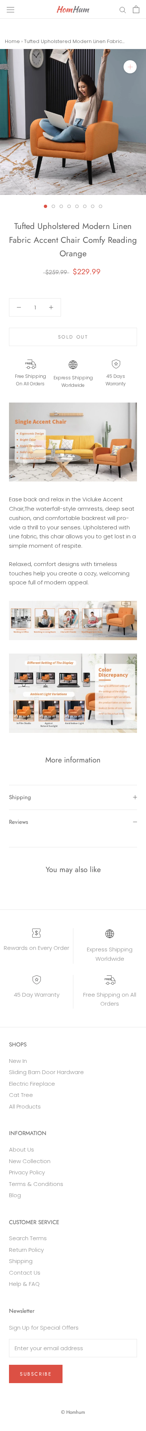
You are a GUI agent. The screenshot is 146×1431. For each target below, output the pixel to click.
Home (12, 41)
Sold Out (73, 336)
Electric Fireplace (32, 1084)
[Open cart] (136, 9)
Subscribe (36, 1374)
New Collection (30, 1161)
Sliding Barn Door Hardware (46, 1072)
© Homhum (73, 1412)
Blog (15, 1195)
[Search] (122, 9)
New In (18, 1061)
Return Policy (26, 1250)
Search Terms (28, 1238)
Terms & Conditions (36, 1184)
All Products (25, 1106)
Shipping (20, 797)
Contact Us (24, 1272)
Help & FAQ (24, 1284)
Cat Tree (21, 1095)
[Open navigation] (10, 9)
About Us (21, 1149)
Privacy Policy (27, 1172)
